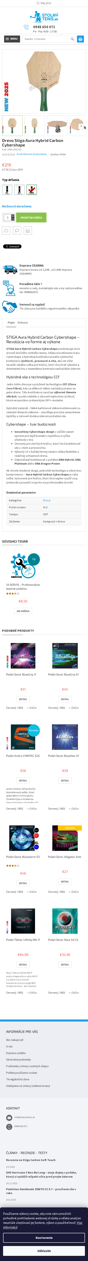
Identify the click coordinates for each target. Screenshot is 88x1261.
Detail (23, 699)
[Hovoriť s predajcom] (17, 230)
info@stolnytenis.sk (24, 1117)
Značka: (58, 154)
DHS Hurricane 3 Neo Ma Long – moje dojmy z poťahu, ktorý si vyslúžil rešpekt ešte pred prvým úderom (41, 1175)
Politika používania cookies (21, 1073)
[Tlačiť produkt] (6, 230)
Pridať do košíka (31, 217)
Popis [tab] (11, 323)
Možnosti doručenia (17, 206)
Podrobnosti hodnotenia (32, 154)
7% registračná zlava (17, 1079)
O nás (9, 1046)
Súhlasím (44, 1251)
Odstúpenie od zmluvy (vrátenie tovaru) (28, 1086)
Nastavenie (44, 1238)
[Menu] (12, 39)
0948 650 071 (20, 1126)
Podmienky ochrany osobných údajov (27, 1066)
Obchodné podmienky (18, 1060)
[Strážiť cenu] (28, 230)
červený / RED (14, 708)
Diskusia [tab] (23, 323)
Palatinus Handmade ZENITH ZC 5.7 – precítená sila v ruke (41, 1191)
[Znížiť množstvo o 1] (12, 219)
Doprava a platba (16, 1053)
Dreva (46, 500)
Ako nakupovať (14, 1040)
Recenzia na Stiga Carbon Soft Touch (30, 1160)
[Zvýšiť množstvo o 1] (12, 215)
